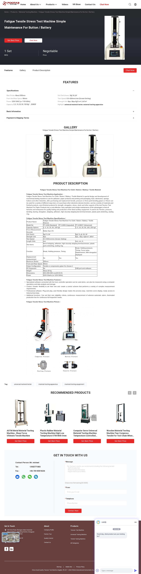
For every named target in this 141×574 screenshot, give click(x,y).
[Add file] (97, 570)
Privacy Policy (80, 567)
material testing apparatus (48, 384)
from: (68, 487)
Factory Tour (48, 534)
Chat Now (33, 40)
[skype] (36, 477)
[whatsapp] (24, 477)
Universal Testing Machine (78, 534)
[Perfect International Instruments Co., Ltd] (11, 3)
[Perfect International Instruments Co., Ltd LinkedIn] (11, 549)
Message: (69, 462)
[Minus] (135, 522)
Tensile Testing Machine (77, 539)
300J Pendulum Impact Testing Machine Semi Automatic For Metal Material (53, 433)
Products (14, 12)
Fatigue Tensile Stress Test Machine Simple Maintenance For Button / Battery (20, 433)
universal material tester (23, 384)
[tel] (42, 477)
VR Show (77, 4)
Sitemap (59, 567)
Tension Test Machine (77, 530)
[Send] (135, 570)
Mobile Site (69, 567)
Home (6, 12)
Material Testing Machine (28, 12)
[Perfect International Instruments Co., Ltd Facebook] (6, 549)
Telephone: (70, 499)
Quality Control (48, 538)
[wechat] (30, 477)
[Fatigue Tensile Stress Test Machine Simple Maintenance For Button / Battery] (115, 38)
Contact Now (73, 511)
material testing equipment (74, 384)
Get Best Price (13, 40)
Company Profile (49, 530)
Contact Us (47, 542)
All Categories (74, 543)
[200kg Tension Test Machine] (47, 155)
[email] (17, 477)
